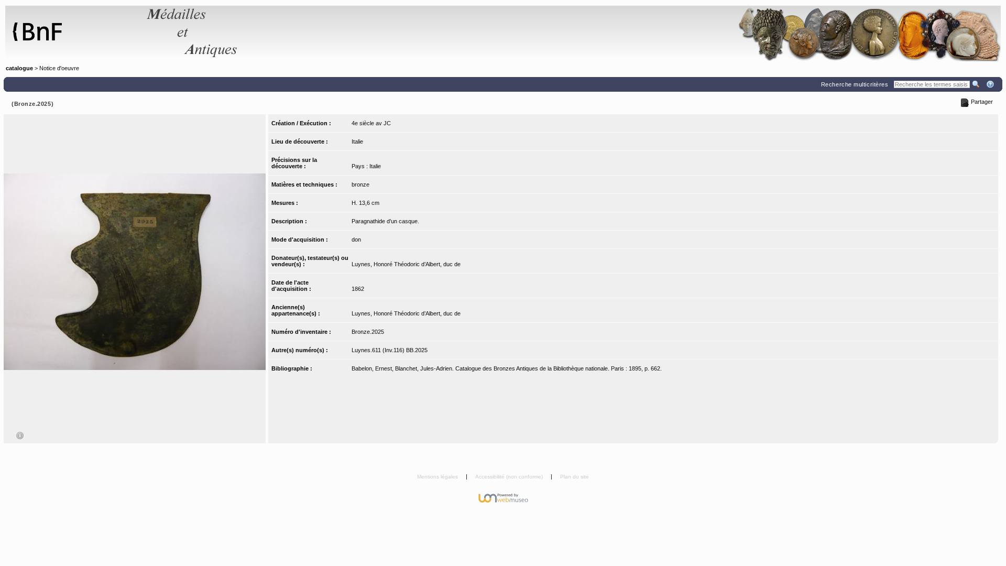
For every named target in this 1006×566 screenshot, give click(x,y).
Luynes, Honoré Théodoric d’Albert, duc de (406, 264)
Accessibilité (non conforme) (509, 477)
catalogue (19, 68)
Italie (357, 141)
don (356, 239)
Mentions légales (438, 477)
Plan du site (574, 477)
